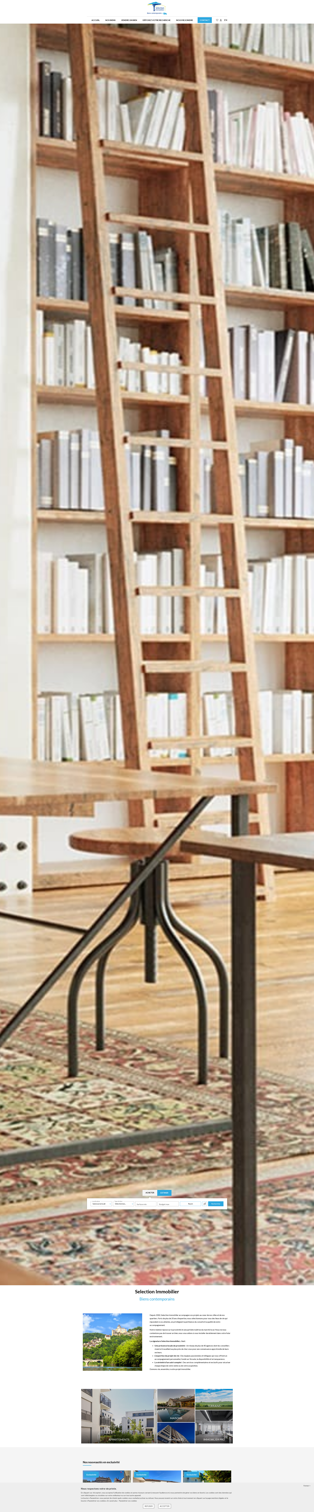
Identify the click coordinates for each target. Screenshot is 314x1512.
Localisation (96, 1201)
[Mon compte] (221, 20)
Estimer (164, 1193)
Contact (205, 20)
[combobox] (101, 1203)
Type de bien (118, 1201)
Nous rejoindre (184, 20)
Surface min (142, 1204)
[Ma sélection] (217, 20)
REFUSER (149, 1506)
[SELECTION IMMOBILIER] (157, 8)
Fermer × (307, 1486)
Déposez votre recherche (156, 20)
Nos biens (110, 20)
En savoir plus (112, 1501)
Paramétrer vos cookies (128, 1501)
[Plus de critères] (204, 1204)
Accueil (96, 20)
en (225, 20)
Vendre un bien (129, 20)
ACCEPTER (164, 1506)
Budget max (164, 1204)
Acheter (150, 1193)
